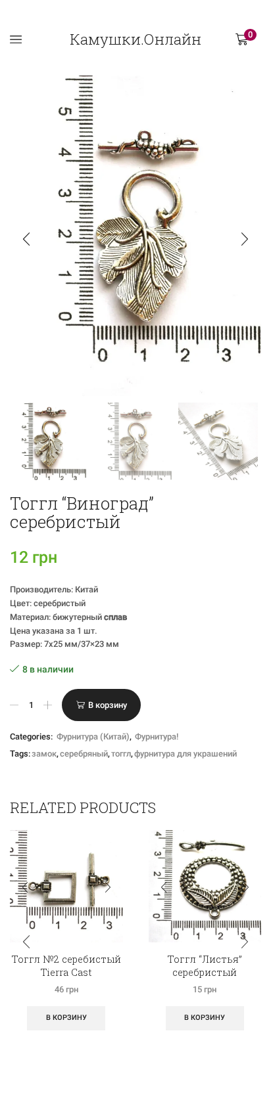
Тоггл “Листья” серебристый (204, 966)
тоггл (121, 754)
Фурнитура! (156, 736)
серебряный (84, 754)
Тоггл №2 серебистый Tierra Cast (66, 966)
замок (44, 754)
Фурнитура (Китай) (93, 736)
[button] (26, 239)
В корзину (107, 705)
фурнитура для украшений (185, 754)
